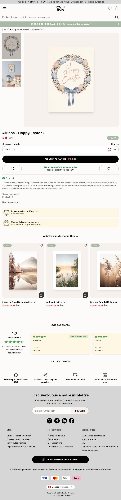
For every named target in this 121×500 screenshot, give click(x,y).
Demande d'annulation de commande (100, 446)
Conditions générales (20, 469)
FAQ (83, 442)
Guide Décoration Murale (19, 435)
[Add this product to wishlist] (109, 168)
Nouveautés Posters (16, 442)
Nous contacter (89, 439)
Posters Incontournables (18, 439)
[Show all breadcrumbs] (5, 29)
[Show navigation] (4, 8)
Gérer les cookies (90, 450)
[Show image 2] (11, 74)
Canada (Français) (60, 487)
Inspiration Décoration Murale (21, 446)
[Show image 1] (11, 46)
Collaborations (55, 442)
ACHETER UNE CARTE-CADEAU (63, 459)
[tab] (109, 8)
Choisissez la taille (11, 144)
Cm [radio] (113, 144)
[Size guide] (12, 168)
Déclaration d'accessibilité (60, 446)
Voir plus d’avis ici (60, 361)
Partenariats (54, 439)
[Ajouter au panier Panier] (41, 295)
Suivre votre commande (93, 435)
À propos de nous (56, 435)
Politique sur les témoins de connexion (52, 469)
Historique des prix (10, 202)
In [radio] (118, 144)
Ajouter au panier (60, 159)
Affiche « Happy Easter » (34, 29)
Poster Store (67, 493)
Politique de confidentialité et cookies (92, 469)
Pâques (15, 29)
